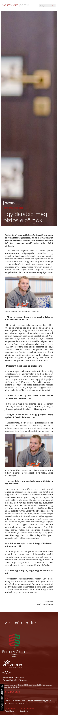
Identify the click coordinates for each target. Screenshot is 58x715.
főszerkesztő (10, 709)
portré (15, 5)
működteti (9, 698)
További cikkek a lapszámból (2, 697)
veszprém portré (20, 623)
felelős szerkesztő (27, 709)
